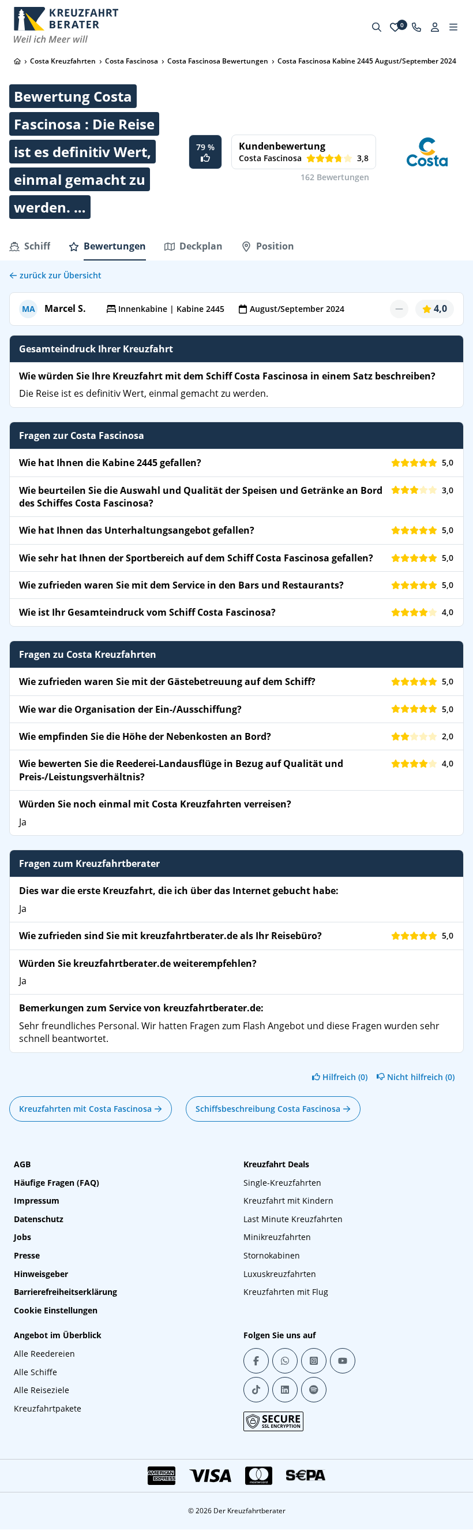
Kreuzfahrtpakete (47, 1408)
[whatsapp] (285, 1360)
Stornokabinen (271, 1255)
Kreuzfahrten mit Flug (285, 1291)
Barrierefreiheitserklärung (65, 1291)
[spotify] (313, 1389)
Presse (27, 1255)
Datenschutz (38, 1218)
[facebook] (256, 1360)
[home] (17, 61)
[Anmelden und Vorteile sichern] (435, 27)
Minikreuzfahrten (277, 1236)
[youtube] (342, 1360)
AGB (22, 1164)
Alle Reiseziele (41, 1389)
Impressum (36, 1200)
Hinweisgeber (41, 1273)
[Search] (376, 27)
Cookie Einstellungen (55, 1310)
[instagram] (313, 1360)
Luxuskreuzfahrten (279, 1273)
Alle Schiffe (35, 1372)
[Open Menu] (453, 27)
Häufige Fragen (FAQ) (56, 1182)
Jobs (22, 1236)
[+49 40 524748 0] (416, 27)
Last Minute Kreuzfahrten (293, 1218)
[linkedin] (285, 1389)
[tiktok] (256, 1389)
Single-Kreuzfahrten (282, 1182)
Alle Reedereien (44, 1353)
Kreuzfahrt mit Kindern (288, 1200)
